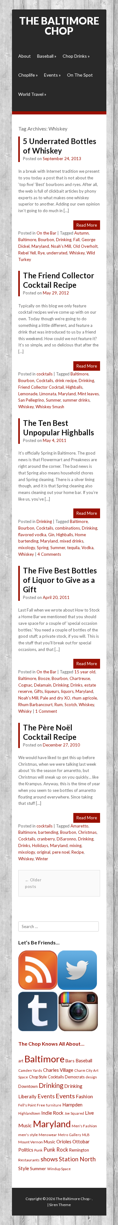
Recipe (77, 852)
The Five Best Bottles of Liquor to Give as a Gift (60, 580)
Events (52, 75)
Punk (38, 1150)
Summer (53, 400)
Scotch (71, 704)
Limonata (47, 393)
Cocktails (44, 380)
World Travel (32, 94)
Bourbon (46, 239)
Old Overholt (85, 246)
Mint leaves (88, 393)
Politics (25, 1149)
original (43, 852)
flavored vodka (32, 534)
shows (49, 1159)
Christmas (87, 832)
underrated (57, 252)
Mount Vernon (30, 1142)
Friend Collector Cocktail (41, 387)
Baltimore (27, 239)
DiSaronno (66, 838)
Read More (86, 225)
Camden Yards (30, 1070)
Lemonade (27, 393)
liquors (67, 691)
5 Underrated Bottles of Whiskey (59, 145)
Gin (51, 534)
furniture (53, 1105)
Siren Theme (60, 1204)
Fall (76, 239)
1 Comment (46, 711)
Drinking (63, 239)
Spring (42, 547)
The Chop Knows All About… (51, 1044)
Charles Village (58, 1070)
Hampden (72, 1104)
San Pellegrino (31, 400)
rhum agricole (84, 697)
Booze (44, 678)
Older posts (33, 883)
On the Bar (46, 232)
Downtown (28, 1086)
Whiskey (77, 252)
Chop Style (38, 1077)
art (20, 1060)
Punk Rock (55, 1149)
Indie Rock (52, 1113)
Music (49, 1141)
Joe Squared (74, 1113)
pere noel (61, 852)
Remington (79, 1149)
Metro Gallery (69, 1135)
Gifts (38, 691)
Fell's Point (27, 1105)
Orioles (63, 1141)
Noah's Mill (61, 246)
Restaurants (29, 1160)
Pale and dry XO (55, 697)
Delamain (42, 685)
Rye (41, 252)
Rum (58, 704)
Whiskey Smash (50, 406)
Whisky (25, 711)
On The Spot (80, 75)
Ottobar (81, 1141)
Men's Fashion (84, 1125)
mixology (26, 547)
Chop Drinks (76, 56)
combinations (67, 528)
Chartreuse (80, 678)
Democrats (75, 1077)
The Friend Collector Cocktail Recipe (58, 280)
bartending (48, 832)
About (24, 56)
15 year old (84, 671)
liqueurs (52, 691)
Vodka (87, 547)
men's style (28, 1134)
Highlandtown (29, 1113)
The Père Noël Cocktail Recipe (49, 732)
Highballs (74, 387)
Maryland (40, 246)
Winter (42, 858)
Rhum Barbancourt (35, 704)
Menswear (48, 1134)
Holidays (40, 845)
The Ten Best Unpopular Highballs (58, 427)
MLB (86, 1135)
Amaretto (79, 825)
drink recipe (66, 380)
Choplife (28, 75)
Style (23, 1168)
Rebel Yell (27, 252)
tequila (73, 547)
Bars (70, 1060)
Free (41, 1105)
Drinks (76, 685)
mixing (75, 845)
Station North (77, 1159)
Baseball (46, 56)
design (91, 1077)
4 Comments (49, 554)
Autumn (81, 232)
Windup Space (59, 1169)
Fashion (84, 1096)
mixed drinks (71, 540)
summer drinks (76, 400)
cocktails (45, 373)
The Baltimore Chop (59, 26)
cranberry (46, 838)
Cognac (25, 685)
